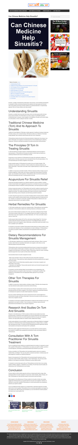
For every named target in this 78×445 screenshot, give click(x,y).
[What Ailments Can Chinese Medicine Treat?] (28, 405)
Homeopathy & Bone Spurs (63, 424)
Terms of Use (44, 441)
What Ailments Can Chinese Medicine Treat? (27, 411)
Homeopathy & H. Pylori (63, 426)
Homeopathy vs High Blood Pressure (64, 428)
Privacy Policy (39, 441)
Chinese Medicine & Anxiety (30, 428)
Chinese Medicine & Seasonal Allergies (30, 425)
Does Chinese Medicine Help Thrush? (30, 429)
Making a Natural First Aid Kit (46, 429)
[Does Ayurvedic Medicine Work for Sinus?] (15, 405)
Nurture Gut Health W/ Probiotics (46, 425)
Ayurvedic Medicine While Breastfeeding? (14, 425)
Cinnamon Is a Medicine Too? (46, 424)
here (45, 439)
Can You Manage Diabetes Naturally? (14, 424)
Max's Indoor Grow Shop (39, 5)
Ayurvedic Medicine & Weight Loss (14, 426)
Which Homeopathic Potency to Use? (64, 429)
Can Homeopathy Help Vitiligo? (63, 425)
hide (19, 82)
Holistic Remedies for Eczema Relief (46, 426)
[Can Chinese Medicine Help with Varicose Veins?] (42, 405)
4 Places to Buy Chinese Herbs (30, 424)
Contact (53, 441)
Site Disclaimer (49, 441)
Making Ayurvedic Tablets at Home (14, 429)
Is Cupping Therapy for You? (46, 428)
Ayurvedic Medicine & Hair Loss (14, 428)
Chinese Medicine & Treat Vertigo (30, 426)
